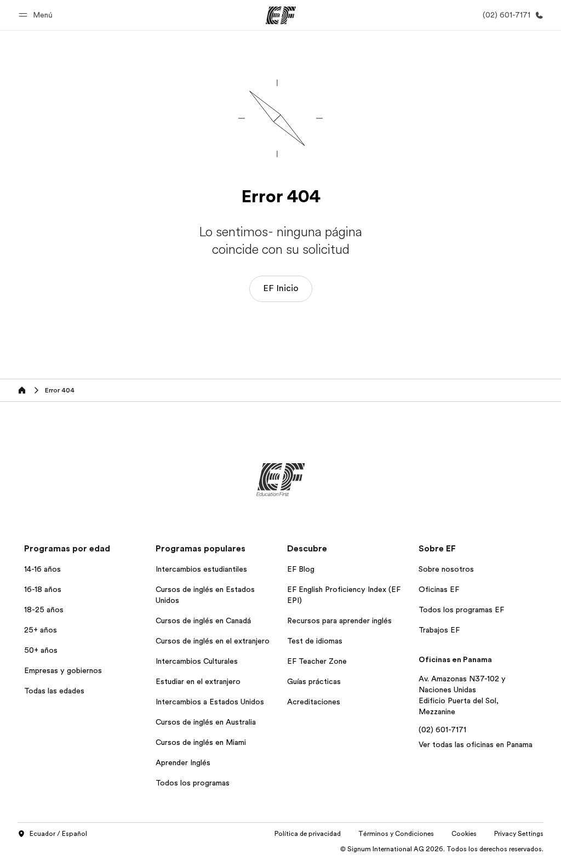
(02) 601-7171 (442, 729)
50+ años (41, 650)
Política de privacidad (307, 834)
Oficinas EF (439, 589)
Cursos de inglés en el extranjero (213, 640)
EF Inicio (281, 288)
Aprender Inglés (183, 762)
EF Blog (300, 569)
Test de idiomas (314, 640)
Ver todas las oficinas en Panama (476, 744)
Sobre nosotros (446, 569)
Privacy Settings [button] (518, 834)
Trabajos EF (439, 629)
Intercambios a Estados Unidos (210, 701)
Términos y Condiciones (396, 834)
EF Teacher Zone (317, 661)
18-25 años (44, 609)
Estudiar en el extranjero (198, 681)
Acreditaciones (313, 701)
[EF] (281, 15)
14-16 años (42, 569)
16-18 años (42, 589)
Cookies (464, 834)
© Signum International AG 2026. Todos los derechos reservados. (441, 849)
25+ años (40, 629)
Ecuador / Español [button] (58, 834)
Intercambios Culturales (197, 661)
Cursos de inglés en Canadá (203, 620)
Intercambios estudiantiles (201, 569)
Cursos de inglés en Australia (206, 721)
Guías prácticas (314, 681)
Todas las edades (54, 690)
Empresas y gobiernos (63, 670)
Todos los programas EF (461, 609)
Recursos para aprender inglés (339, 620)
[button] (37, 15)
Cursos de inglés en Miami (201, 742)
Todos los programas (193, 782)
